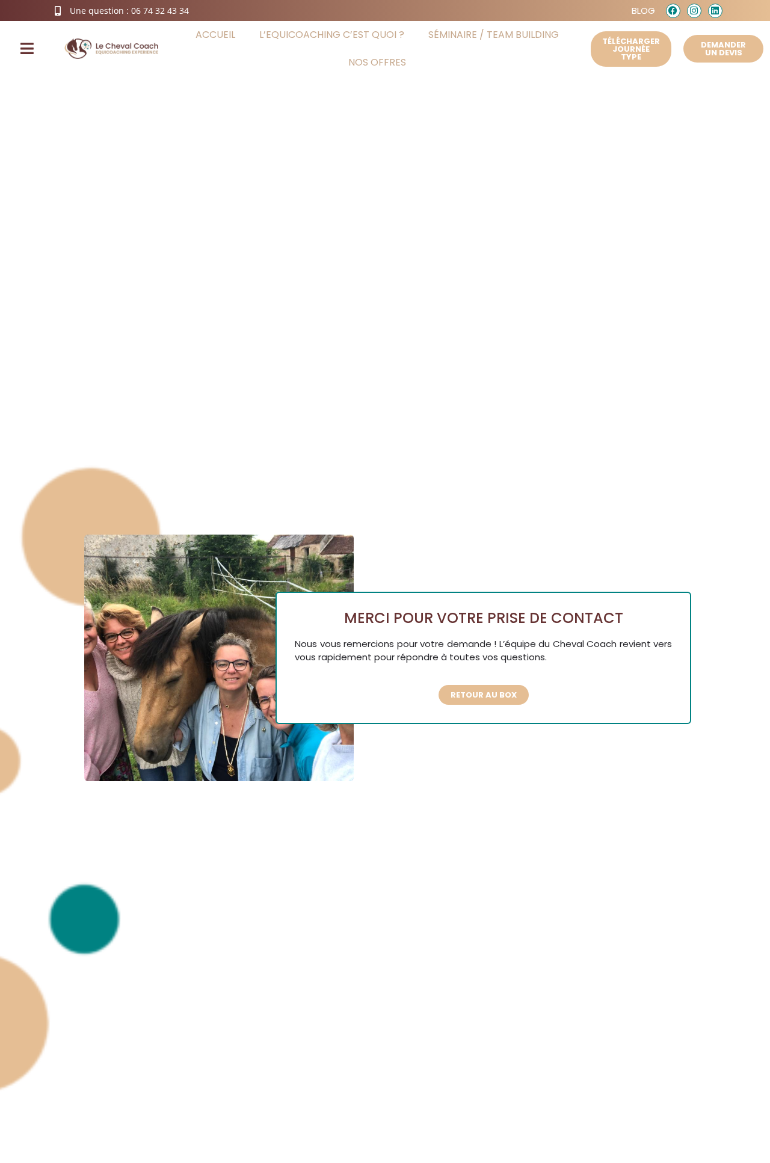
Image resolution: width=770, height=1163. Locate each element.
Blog (643, 10)
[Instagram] (694, 11)
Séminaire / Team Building (493, 34)
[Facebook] (673, 11)
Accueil (215, 34)
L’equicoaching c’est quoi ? (331, 34)
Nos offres (377, 62)
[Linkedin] (715, 11)
